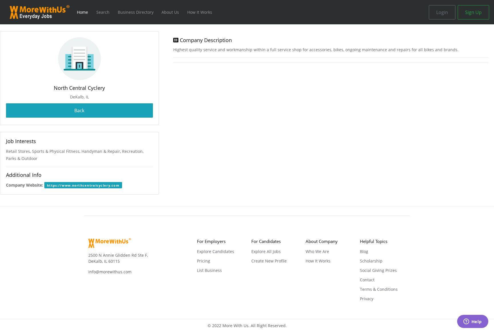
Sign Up (473, 12)
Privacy (366, 298)
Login (442, 12)
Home (82, 12)
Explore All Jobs (266, 251)
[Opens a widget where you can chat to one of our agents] (472, 322)
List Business (209, 270)
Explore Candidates (215, 251)
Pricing (203, 261)
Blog (364, 251)
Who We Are (317, 251)
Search (102, 12)
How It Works (199, 12)
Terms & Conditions (379, 289)
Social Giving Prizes (378, 270)
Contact (367, 279)
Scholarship (371, 261)
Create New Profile (269, 261)
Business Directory (136, 12)
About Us (170, 12)
